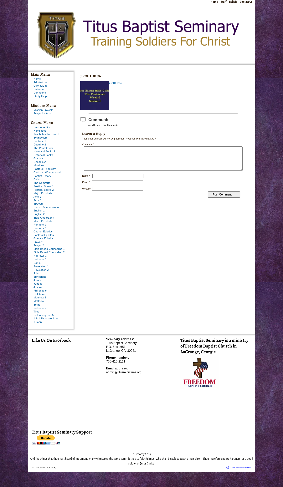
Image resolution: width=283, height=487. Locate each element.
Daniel (37, 262)
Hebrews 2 (40, 259)
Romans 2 (39, 228)
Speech (38, 203)
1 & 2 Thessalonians (45, 318)
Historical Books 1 (44, 151)
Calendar (39, 89)
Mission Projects (43, 110)
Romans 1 (39, 224)
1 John (37, 322)
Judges (37, 283)
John (36, 273)
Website (86, 188)
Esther (37, 304)
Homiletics (39, 130)
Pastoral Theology (44, 168)
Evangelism (40, 137)
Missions (38, 165)
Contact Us (246, 1)
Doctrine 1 (39, 141)
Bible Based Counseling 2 (49, 252)
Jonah (37, 280)
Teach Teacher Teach (46, 134)
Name (86, 176)
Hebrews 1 (40, 255)
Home (214, 1)
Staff (223, 1)
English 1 (39, 210)
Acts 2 (37, 200)
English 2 (39, 214)
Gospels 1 (39, 158)
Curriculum (40, 85)
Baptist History (42, 176)
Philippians (40, 290)
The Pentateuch (43, 148)
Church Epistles (43, 231)
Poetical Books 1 (43, 186)
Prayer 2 (38, 245)
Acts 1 (37, 196)
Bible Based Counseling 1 (49, 248)
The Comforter (42, 182)
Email (86, 182)
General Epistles (43, 238)
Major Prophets (42, 193)
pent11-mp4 (115, 83)
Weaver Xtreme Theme (241, 467)
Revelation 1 (41, 266)
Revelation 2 (41, 269)
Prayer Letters (42, 113)
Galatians (39, 294)
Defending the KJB (44, 315)
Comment (88, 144)
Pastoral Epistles (43, 235)
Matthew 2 (39, 301)
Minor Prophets (42, 221)
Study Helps (40, 96)
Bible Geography (43, 217)
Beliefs (233, 1)
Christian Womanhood (47, 172)
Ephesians (39, 276)
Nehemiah (39, 308)
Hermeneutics (41, 127)
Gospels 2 (39, 161)
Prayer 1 (38, 242)
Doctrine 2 (39, 144)
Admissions (40, 82)
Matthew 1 (39, 297)
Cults (36, 179)
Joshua (37, 287)
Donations (39, 92)
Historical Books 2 (44, 155)
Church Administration (46, 207)
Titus (36, 311)
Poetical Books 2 (43, 189)
